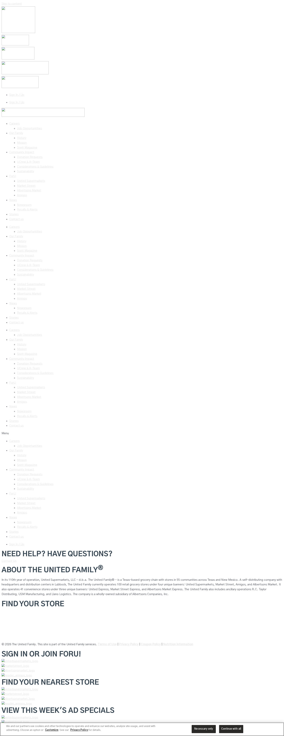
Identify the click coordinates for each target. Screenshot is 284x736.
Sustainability (25, 171)
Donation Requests (29, 157)
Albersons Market (13, 636)
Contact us (16, 219)
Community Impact (21, 152)
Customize (51, 730)
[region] (142, 729)
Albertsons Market (29, 190)
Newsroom (24, 205)
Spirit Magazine (27, 147)
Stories (14, 214)
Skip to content (12, 3)
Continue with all (231, 729)
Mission (22, 142)
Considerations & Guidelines (35, 166)
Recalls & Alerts (27, 209)
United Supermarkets (31, 181)
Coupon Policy (151, 644)
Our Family (16, 133)
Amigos (22, 195)
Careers (14, 123)
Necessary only (203, 729)
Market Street (26, 185)
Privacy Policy (129, 644)
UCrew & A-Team (28, 161)
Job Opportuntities (29, 128)
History (21, 138)
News (13, 200)
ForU (12, 176)
